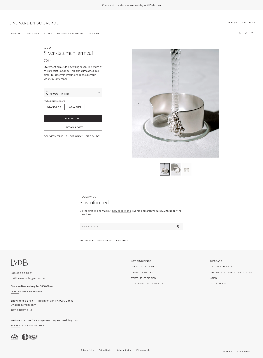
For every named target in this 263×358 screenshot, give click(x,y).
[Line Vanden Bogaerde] (34, 23)
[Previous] (139, 103)
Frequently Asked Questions (231, 272)
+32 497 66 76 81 (21, 273)
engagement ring (46, 320)
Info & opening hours (26, 291)
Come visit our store (114, 5)
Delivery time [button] (53, 136)
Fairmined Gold (221, 266)
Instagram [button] (104, 240)
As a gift (75, 107)
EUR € (232, 22)
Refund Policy (105, 350)
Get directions (21, 310)
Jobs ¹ (214, 278)
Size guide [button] (93, 136)
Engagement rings (144, 266)
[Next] (212, 103)
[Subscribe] (177, 226)
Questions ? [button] (74, 136)
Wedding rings (141, 261)
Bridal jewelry (142, 272)
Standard (54, 107)
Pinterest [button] (123, 240)
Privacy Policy (87, 350)
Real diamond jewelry (147, 283)
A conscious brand (70, 33)
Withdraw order (143, 350)
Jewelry (16, 33)
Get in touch (219, 283)
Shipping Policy (124, 350)
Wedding (33, 33)
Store (48, 33)
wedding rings (70, 320)
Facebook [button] (87, 240)
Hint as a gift (72, 127)
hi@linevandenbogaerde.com (28, 278)
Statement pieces (143, 278)
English (248, 22)
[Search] (240, 33)
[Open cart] (252, 33)
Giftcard (95, 33)
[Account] (246, 33)
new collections (121, 210)
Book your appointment (28, 325)
